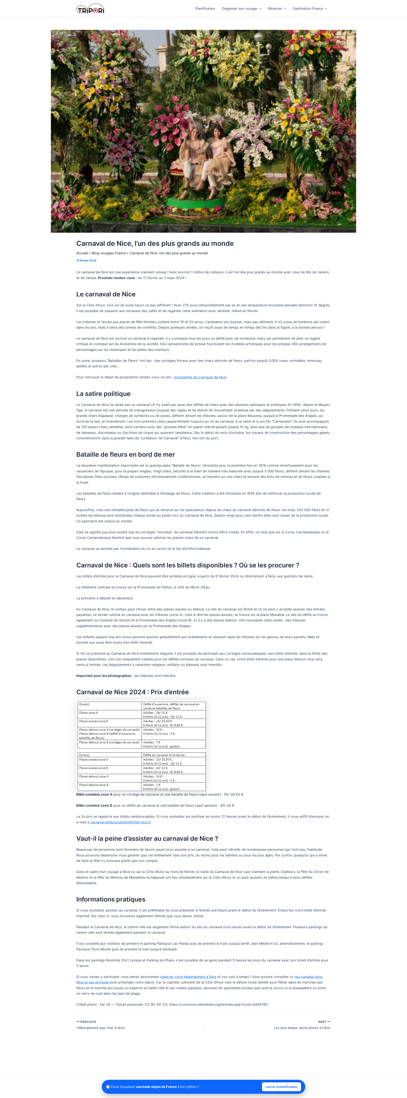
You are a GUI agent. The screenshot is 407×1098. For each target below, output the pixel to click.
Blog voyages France (109, 253)
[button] (259, 8)
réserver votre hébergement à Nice (188, 977)
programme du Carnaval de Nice (200, 377)
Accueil (82, 253)
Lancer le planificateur (281, 1086)
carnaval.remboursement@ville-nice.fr (120, 822)
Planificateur (205, 8)
